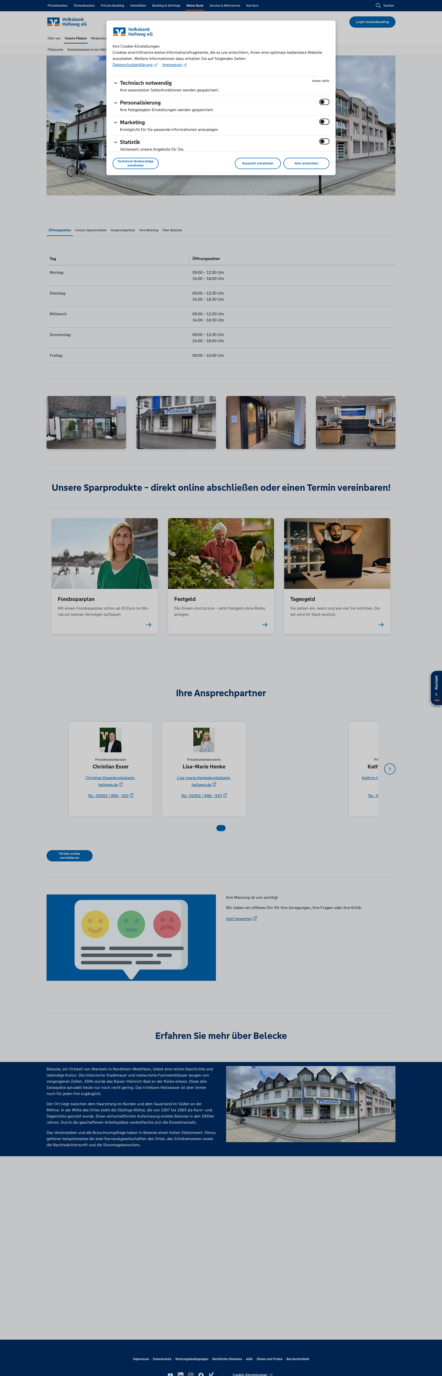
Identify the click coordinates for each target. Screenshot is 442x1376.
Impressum (172, 64)
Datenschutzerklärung (133, 64)
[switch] (324, 102)
